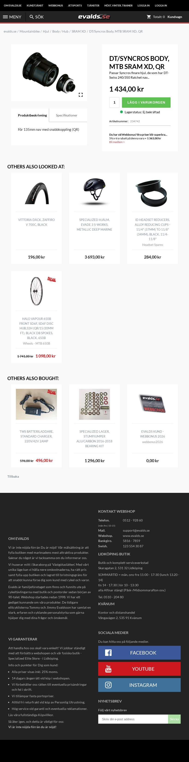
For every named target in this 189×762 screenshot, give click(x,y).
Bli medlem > (117, 142)
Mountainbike (30, 31)
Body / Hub (60, 31)
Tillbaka (13, 476)
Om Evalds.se (12, 5)
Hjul (46, 31)
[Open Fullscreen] (80, 94)
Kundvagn (175, 16)
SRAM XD (79, 31)
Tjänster (93, 5)
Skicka (174, 719)
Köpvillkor (45, 715)
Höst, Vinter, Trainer (118, 5)
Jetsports (75, 5)
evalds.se (10, 31)
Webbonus (55, 5)
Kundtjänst (35, 5)
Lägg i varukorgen (146, 102)
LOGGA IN (144, 5)
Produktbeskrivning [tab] (32, 115)
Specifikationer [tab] (66, 115)
